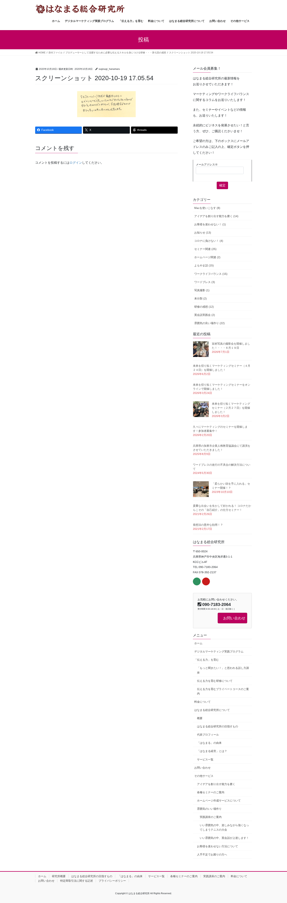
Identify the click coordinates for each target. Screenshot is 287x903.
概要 (199, 718)
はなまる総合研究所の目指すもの (217, 726)
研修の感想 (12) (204, 306)
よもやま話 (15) (204, 265)
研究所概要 (59, 876)
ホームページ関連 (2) (207, 257)
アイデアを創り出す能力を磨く (216, 784)
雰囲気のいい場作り (209, 808)
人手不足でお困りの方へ (212, 854)
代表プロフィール (208, 734)
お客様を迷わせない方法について (217, 846)
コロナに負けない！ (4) (208, 240)
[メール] (197, 581)
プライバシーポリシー (112, 880)
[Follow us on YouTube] (206, 581)
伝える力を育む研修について (215, 680)
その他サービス (203, 775)
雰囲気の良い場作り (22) (209, 323)
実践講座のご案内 (211, 817)
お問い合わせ (202, 767)
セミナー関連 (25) (205, 249)
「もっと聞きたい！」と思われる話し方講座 (223, 670)
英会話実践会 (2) (204, 314)
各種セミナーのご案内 (210, 792)
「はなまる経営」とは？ (212, 751)
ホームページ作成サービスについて (219, 800)
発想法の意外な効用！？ (208, 524)
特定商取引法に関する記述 (76, 880)
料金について (202, 701)
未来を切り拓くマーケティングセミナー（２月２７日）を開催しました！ (231, 407)
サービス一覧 (205, 759)
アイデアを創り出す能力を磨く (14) (216, 216)
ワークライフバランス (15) (210, 273)
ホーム (198, 643)
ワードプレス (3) (204, 282)
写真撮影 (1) (201, 290)
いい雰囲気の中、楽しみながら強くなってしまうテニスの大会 (224, 827)
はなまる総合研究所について (212, 710)
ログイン (76, 162)
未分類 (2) (200, 298)
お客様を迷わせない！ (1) (210, 224)
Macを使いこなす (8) (207, 207)
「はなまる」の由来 (209, 742)
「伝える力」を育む (206, 659)
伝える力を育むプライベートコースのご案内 (223, 691)
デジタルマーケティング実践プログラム (218, 651)
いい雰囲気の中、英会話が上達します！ (224, 837)
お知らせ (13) (202, 232)
